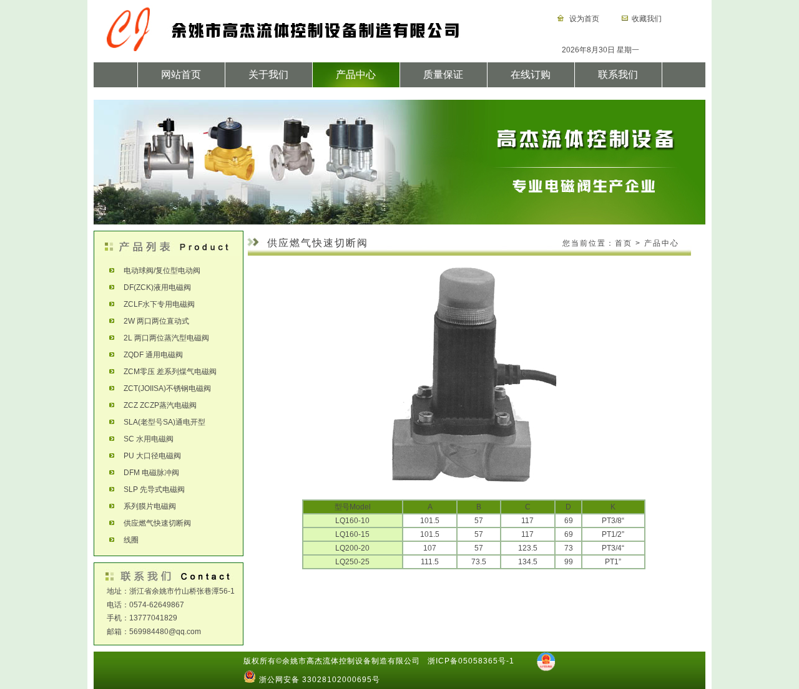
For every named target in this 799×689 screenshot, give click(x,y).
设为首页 (583, 18)
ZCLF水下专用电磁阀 (154, 304)
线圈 (126, 540)
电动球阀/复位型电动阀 (157, 270)
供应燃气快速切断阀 (152, 523)
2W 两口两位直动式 (151, 321)
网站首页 (181, 74)
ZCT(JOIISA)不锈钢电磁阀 (162, 388)
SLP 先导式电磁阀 (149, 489)
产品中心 (356, 74)
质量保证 (443, 74)
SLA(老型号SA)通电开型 (159, 422)
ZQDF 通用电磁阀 (148, 354)
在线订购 (531, 74)
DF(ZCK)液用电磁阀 (152, 287)
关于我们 (268, 74)
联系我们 (618, 74)
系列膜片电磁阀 (145, 506)
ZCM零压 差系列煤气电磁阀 (165, 371)
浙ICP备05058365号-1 (471, 661)
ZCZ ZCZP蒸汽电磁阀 (155, 405)
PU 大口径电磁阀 (147, 455)
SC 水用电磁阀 (144, 439)
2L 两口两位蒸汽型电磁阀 (161, 338)
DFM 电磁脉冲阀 (146, 472)
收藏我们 (647, 18)
